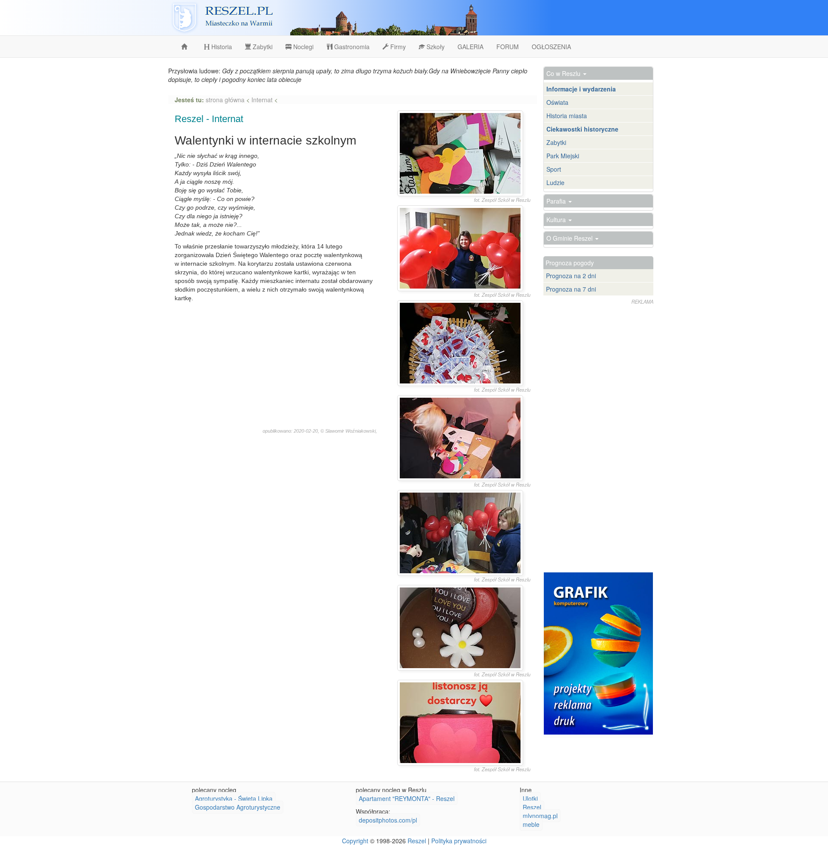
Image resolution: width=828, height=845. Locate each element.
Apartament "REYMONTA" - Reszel (407, 798)
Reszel (532, 807)
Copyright (355, 840)
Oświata (557, 102)
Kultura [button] (557, 219)
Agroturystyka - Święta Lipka (234, 798)
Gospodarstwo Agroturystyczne (237, 807)
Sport (553, 169)
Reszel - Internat (209, 118)
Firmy (397, 46)
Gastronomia (351, 46)
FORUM (507, 46)
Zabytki (262, 46)
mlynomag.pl (540, 815)
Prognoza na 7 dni (571, 289)
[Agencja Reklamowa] (598, 653)
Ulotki (530, 798)
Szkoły (435, 46)
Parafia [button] (557, 201)
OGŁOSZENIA (551, 46)
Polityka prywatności (458, 840)
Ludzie (555, 182)
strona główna (226, 99)
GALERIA (470, 46)
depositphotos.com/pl (388, 820)
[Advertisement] (276, 367)
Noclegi (303, 46)
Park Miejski (562, 155)
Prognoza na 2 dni (571, 275)
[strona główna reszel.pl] (186, 46)
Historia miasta (566, 115)
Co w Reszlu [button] (564, 73)
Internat (262, 99)
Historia (221, 46)
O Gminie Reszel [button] (570, 238)
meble (531, 824)
